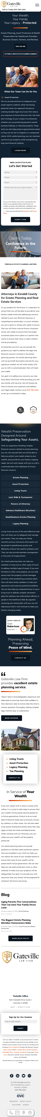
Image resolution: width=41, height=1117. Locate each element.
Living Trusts (20, 490)
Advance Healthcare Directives (20, 510)
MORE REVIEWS (11, 718)
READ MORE (6, 914)
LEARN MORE (20, 150)
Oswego (16, 1052)
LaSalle (19, 1050)
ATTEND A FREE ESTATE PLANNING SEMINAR (21, 54)
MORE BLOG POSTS (20, 938)
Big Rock (17, 1047)
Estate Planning (20, 477)
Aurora (10, 1047)
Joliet (5, 1050)
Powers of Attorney (20, 504)
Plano (11, 1052)
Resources (14, 1101)
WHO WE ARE (20, 46)
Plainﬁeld (6, 1052)
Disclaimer (26, 211)
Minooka (25, 1050)
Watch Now (11, 629)
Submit (20, 1028)
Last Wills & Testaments (20, 497)
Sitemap (26, 1104)
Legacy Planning (20, 523)
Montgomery (33, 1050)
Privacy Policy (25, 1101)
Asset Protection (20, 484)
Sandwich (23, 1052)
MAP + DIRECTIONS (20, 1007)
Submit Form (20, 219)
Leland (10, 1050)
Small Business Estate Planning (20, 517)
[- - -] (37, 5)
